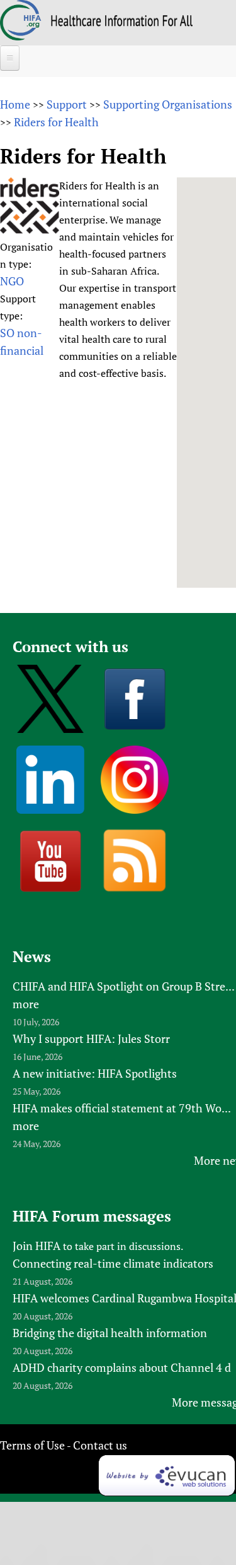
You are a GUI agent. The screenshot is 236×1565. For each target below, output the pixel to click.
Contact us (100, 1445)
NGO (12, 281)
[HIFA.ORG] (21, 36)
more (26, 1003)
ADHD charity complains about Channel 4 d (122, 1367)
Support (67, 104)
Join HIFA (36, 1245)
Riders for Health (56, 121)
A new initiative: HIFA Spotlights (95, 1073)
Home (15, 104)
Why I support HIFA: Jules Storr (91, 1038)
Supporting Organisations (167, 104)
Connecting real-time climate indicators (113, 1263)
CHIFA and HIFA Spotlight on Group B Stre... (124, 986)
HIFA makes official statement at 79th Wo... (122, 1108)
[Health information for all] (122, 22)
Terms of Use (32, 1445)
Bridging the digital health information (110, 1332)
